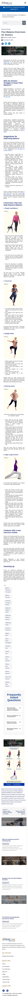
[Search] (24, 23)
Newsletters (5, 977)
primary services (7, 672)
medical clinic (7, 634)
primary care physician (7, 658)
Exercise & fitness (12, 15)
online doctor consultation (8, 640)
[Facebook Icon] (3, 990)
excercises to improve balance (8, 602)
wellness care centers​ (7, 684)
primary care (7, 652)
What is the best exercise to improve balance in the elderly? (13, 709)
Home (4, 15)
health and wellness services (7, 617)
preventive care (7, 647)
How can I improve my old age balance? (12, 716)
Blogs (3, 974)
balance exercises (7, 596)
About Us (4, 971)
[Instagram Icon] (7, 990)
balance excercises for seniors (8, 590)
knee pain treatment (7, 629)
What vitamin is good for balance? (12, 729)
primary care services (7, 666)
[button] (25, 2)
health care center (8, 623)
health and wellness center (7, 610)
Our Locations (6, 966)
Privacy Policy (6, 979)
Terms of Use (5, 982)
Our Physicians (6, 969)
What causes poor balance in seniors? (12, 722)
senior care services (8, 677)
